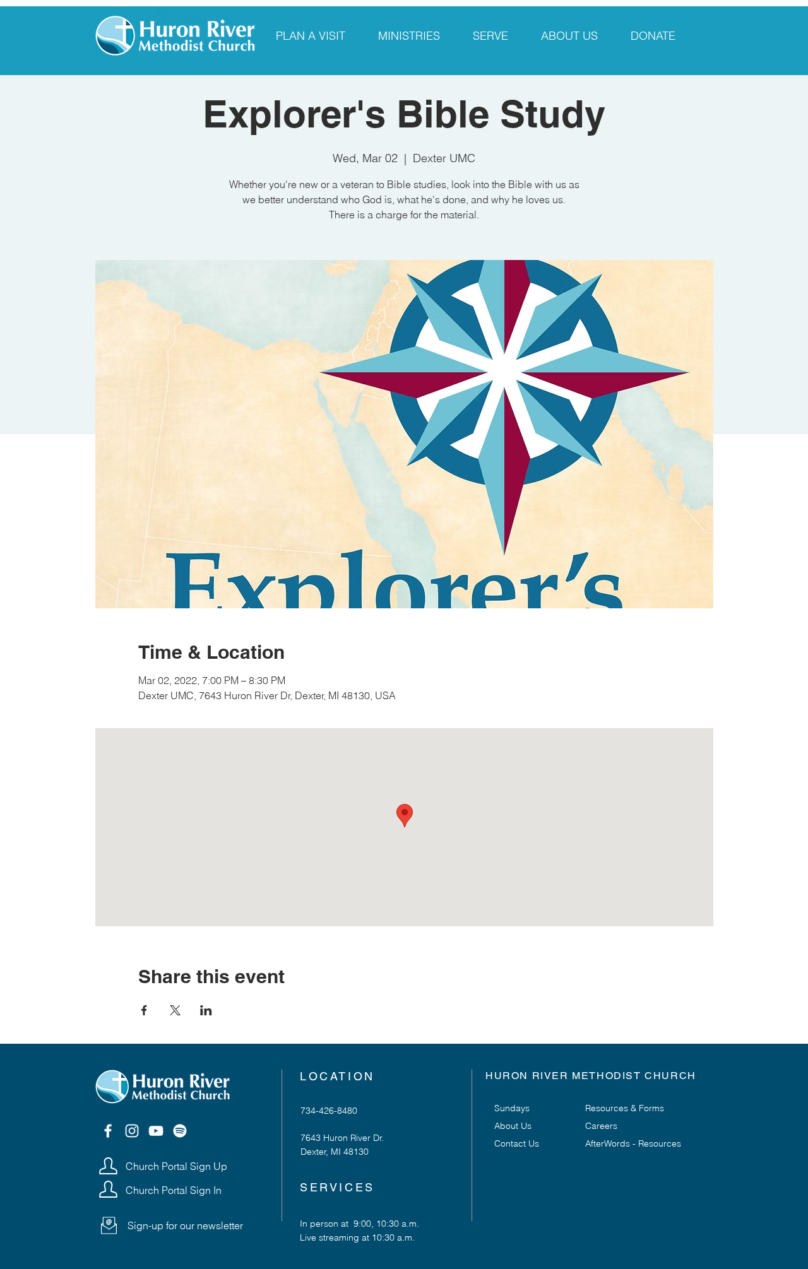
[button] (109, 1225)
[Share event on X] (175, 1010)
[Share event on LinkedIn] (206, 1010)
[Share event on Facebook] (144, 1010)
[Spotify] (180, 1131)
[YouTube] (156, 1131)
